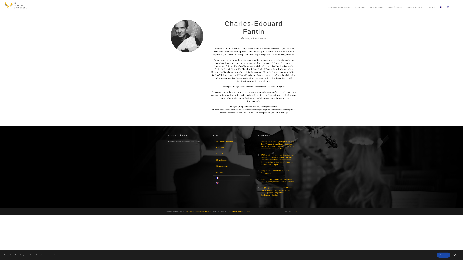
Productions (376, 7)
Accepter (443, 255)
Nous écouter (395, 7)
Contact (431, 7)
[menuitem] (441, 8)
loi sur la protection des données (238, 211)
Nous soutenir (414, 7)
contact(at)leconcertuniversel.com (199, 211)
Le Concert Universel (339, 7)
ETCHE (294, 211)
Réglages (456, 255)
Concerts (360, 7)
